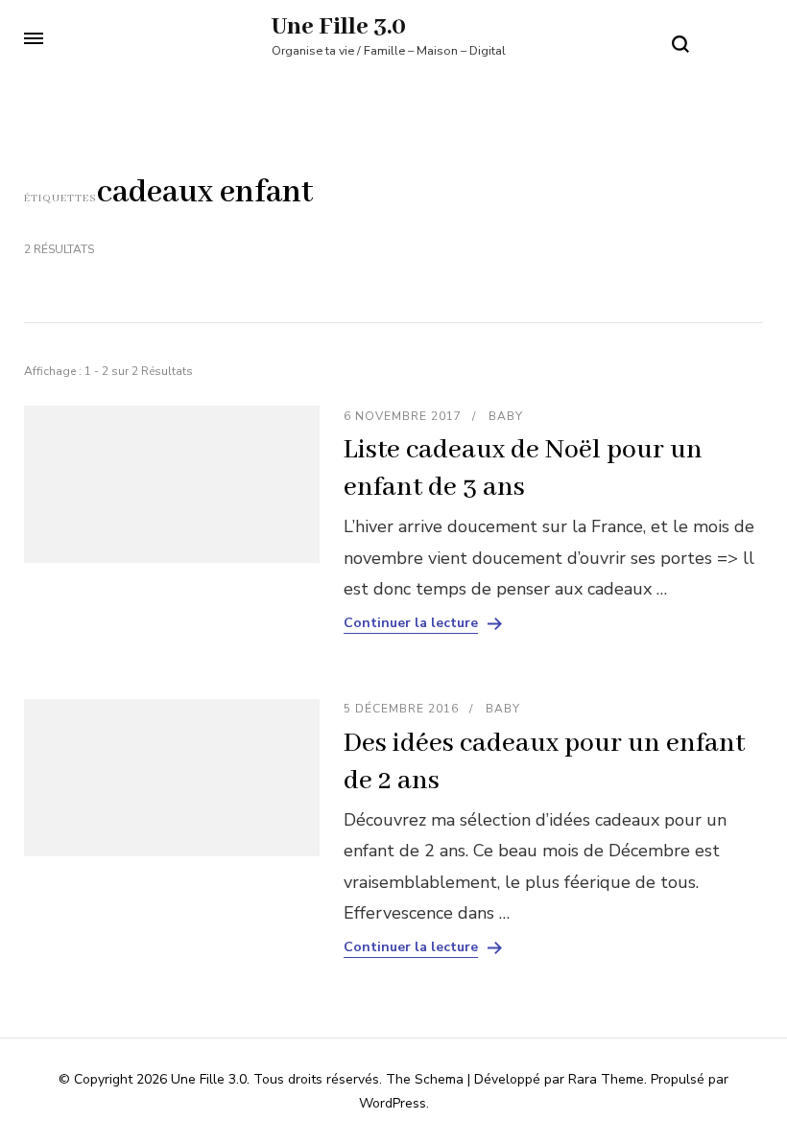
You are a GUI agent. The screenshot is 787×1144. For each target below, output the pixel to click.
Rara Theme (606, 1079)
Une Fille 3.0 (339, 27)
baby (506, 416)
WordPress (392, 1103)
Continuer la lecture (411, 623)
